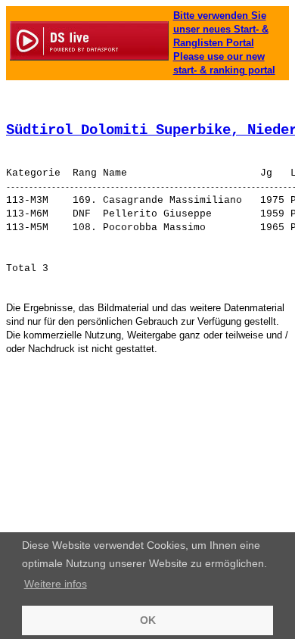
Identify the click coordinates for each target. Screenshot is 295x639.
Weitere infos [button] (55, 584)
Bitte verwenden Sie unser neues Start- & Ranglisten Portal (221, 29)
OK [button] (148, 620)
